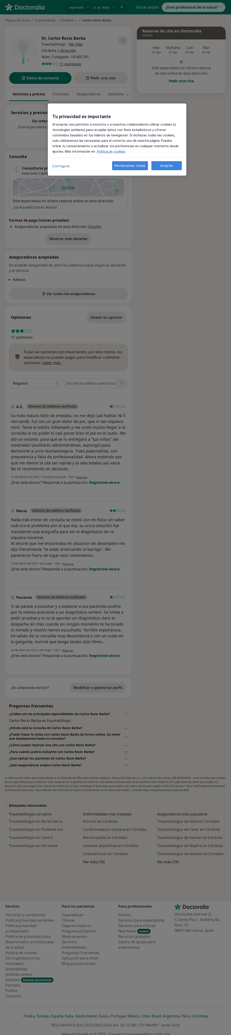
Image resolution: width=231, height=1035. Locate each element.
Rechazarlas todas (130, 166)
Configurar (61, 166)
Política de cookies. (111, 151)
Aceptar (166, 166)
